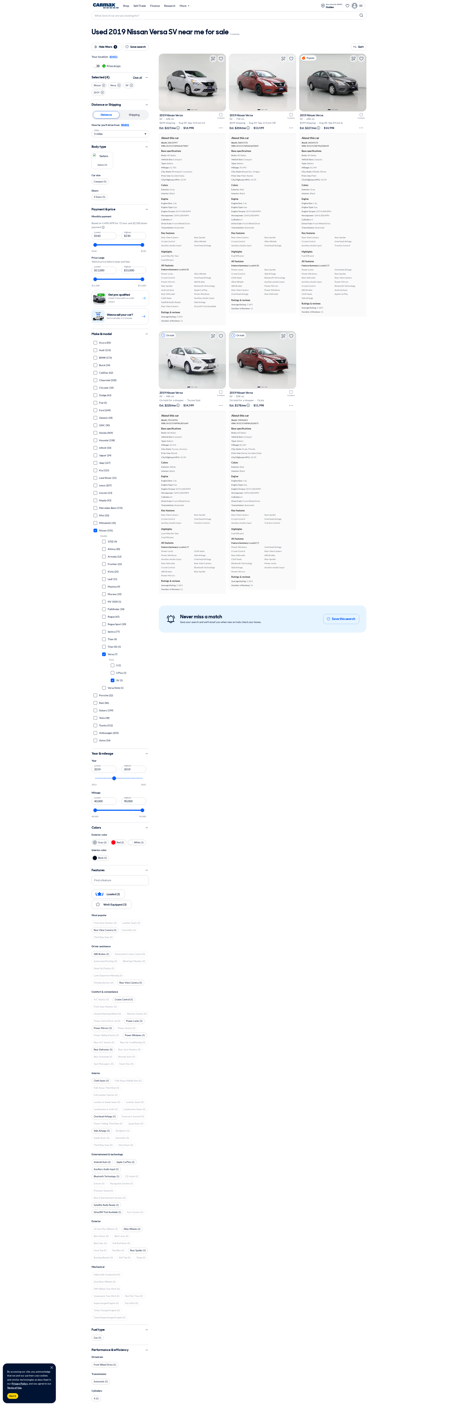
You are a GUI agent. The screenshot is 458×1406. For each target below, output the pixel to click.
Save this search (343, 619)
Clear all (137, 77)
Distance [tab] (106, 115)
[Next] (221, 82)
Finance (155, 6)
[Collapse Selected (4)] (147, 77)
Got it (12, 1396)
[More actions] (220, 128)
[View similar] (213, 58)
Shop (126, 6)
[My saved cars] (347, 5)
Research (169, 6)
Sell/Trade (139, 6)
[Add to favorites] (221, 58)
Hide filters (107, 47)
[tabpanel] (120, 130)
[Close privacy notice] (51, 1367)
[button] (99, 85)
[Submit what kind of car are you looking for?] (361, 15)
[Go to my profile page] (358, 5)
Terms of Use (14, 1387)
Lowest (97, 232)
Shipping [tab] (134, 115)
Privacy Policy (20, 1383)
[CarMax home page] (106, 5)
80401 (125, 125)
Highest (127, 232)
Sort (361, 47)
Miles (96, 130)
